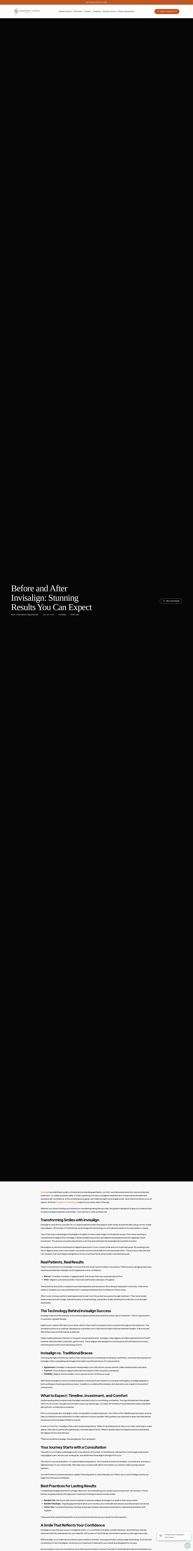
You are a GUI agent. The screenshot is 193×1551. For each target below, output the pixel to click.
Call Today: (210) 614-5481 (96, 2)
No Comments (172, 600)
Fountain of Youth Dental (67, 1202)
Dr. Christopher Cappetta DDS (26, 614)
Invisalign (62, 614)
